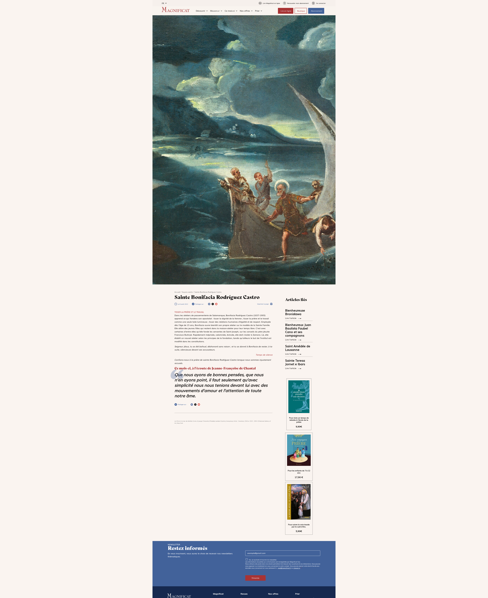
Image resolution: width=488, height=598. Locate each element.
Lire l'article (291, 318)
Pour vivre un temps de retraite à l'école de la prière (299, 419)
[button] (209, 304)
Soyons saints (187, 292)
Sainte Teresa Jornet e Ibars (295, 362)
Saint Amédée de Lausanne (297, 348)
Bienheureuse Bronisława (295, 312)
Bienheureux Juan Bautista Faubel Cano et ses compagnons (298, 329)
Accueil (177, 292)
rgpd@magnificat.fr (284, 568)
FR (163, 3)
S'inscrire (255, 578)
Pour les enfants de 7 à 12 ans (299, 471)
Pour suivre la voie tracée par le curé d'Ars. (299, 525)
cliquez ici (296, 568)
